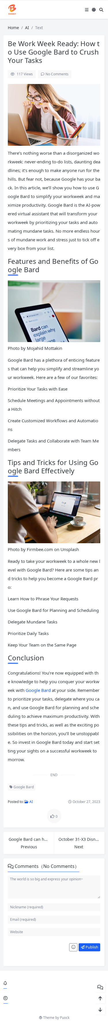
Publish (91, 947)
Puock (64, 1017)
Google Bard (39, 690)
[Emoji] (73, 947)
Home (13, 27)
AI (27, 27)
